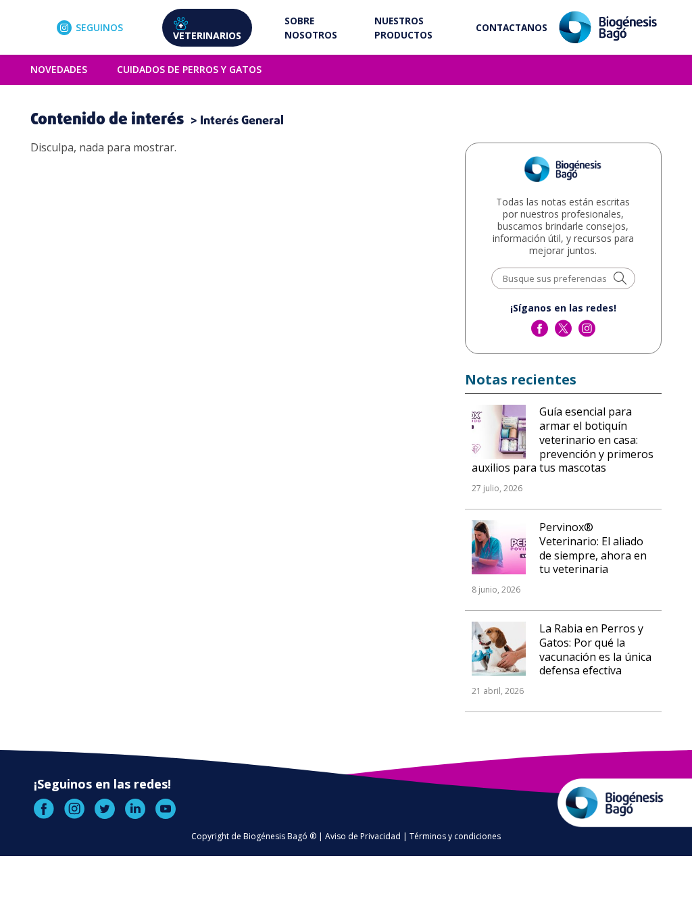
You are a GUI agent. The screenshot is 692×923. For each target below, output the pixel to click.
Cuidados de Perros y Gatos (189, 69)
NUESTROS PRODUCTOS (403, 27)
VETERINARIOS (207, 35)
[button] (620, 279)
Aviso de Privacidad (363, 836)
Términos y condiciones (455, 836)
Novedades (58, 69)
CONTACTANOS (511, 27)
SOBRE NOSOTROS (311, 27)
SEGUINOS (99, 27)
